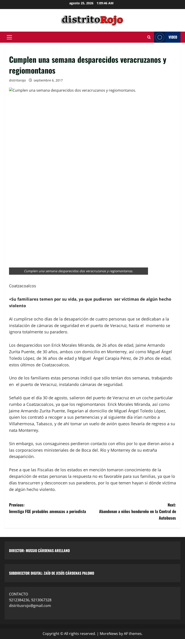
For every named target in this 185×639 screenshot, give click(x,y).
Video (173, 37)
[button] (9, 37)
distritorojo (17, 80)
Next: (137, 511)
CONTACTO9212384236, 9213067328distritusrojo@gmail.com (30, 600)
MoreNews (109, 633)
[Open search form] (149, 37)
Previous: (47, 508)
